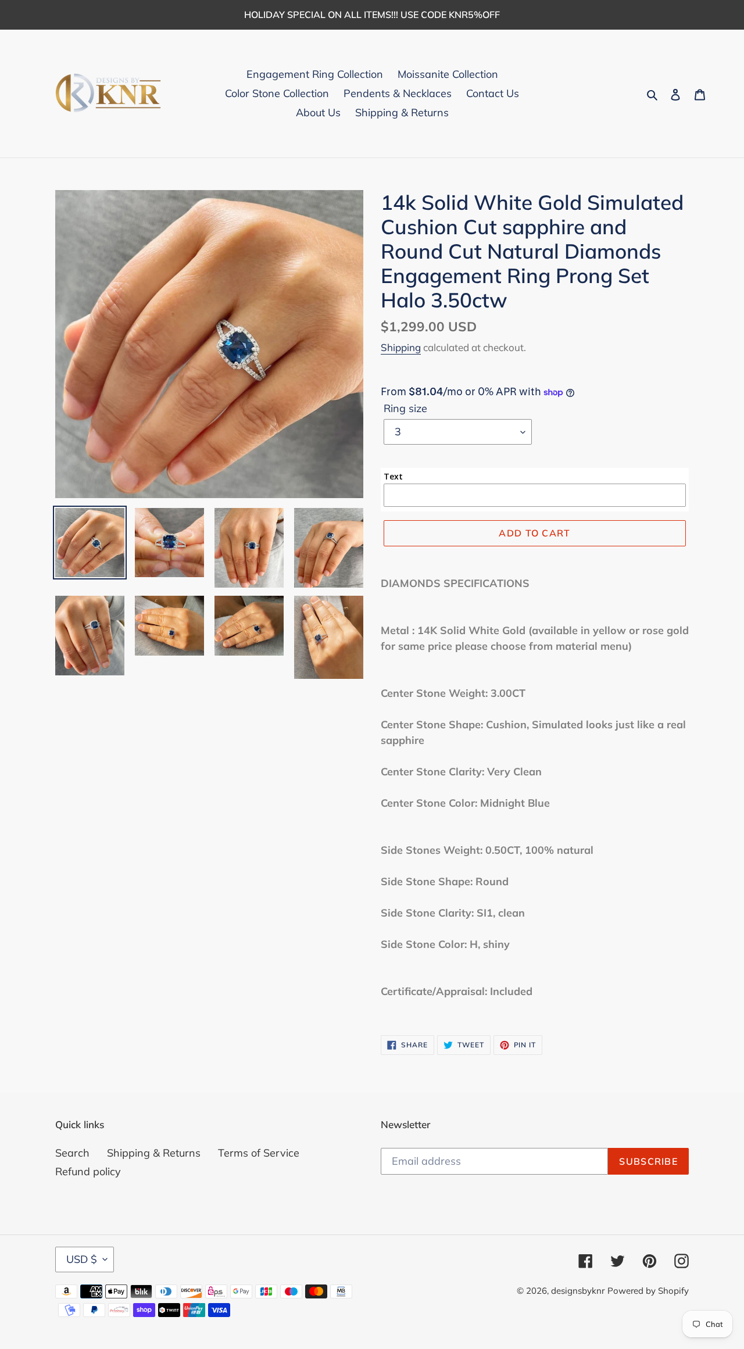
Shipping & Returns (154, 1153)
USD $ (81, 1259)
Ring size (405, 408)
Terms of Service (258, 1153)
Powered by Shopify (648, 1290)
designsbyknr (577, 1290)
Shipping (401, 347)
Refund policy (88, 1171)
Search (72, 1153)
